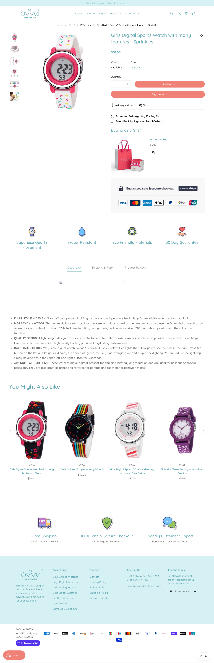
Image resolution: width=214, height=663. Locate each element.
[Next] (203, 430)
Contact (94, 576)
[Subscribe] (194, 591)
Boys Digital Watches (65, 582)
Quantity (116, 76)
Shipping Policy (99, 592)
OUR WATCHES (94, 13)
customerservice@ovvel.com (144, 586)
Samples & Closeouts (65, 608)
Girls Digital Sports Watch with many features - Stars (32, 471)
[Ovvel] (30, 13)
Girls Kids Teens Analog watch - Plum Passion (182, 471)
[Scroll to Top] (207, 646)
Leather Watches (63, 598)
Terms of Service (100, 598)
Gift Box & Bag (158, 139)
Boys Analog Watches (65, 576)
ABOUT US (116, 13)
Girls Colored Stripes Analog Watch (82, 469)
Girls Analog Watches (65, 587)
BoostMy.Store (24, 636)
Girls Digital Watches (79, 25)
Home (59, 25)
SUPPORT (131, 13)
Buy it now (158, 94)
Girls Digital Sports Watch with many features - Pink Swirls (132, 471)
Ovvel (133, 62)
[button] (193, 13)
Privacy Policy (98, 582)
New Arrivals (60, 603)
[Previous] (11, 430)
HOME (78, 13)
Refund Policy (98, 587)
